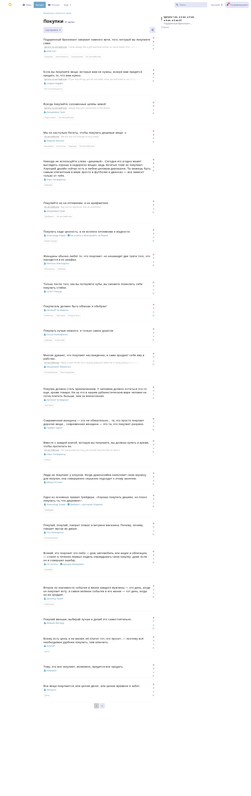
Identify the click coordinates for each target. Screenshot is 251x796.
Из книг (55, 4)
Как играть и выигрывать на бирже (89, 235)
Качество (61, 146)
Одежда (72, 146)
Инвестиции (50, 241)
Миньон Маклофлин (58, 263)
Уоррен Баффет (55, 83)
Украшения (77, 56)
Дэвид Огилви (54, 482)
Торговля (60, 315)
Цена (46, 651)
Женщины (49, 268)
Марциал (52, 670)
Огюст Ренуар (54, 291)
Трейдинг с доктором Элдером (86, 504)
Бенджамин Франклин (59, 366)
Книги (47, 459)
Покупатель (74, 315)
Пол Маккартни (55, 532)
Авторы (40, 4)
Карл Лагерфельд (56, 179)
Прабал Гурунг (54, 427)
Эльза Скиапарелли (57, 334)
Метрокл (51, 689)
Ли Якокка (52, 564)
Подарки (48, 56)
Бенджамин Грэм (56, 112)
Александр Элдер (56, 235)
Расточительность (53, 88)
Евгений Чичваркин (58, 310)
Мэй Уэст (51, 51)
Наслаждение (67, 372)
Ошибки (48, 569)
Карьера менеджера (73, 564)
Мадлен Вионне (55, 140)
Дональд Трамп (55, 598)
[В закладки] (153, 38)
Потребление (51, 372)
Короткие (59, 340)
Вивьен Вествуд (55, 622)
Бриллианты (62, 56)
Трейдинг (49, 216)
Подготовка (50, 117)
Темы (28, 4)
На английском (93, 56)
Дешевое (48, 146)
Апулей (51, 645)
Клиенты (48, 315)
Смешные (49, 604)
